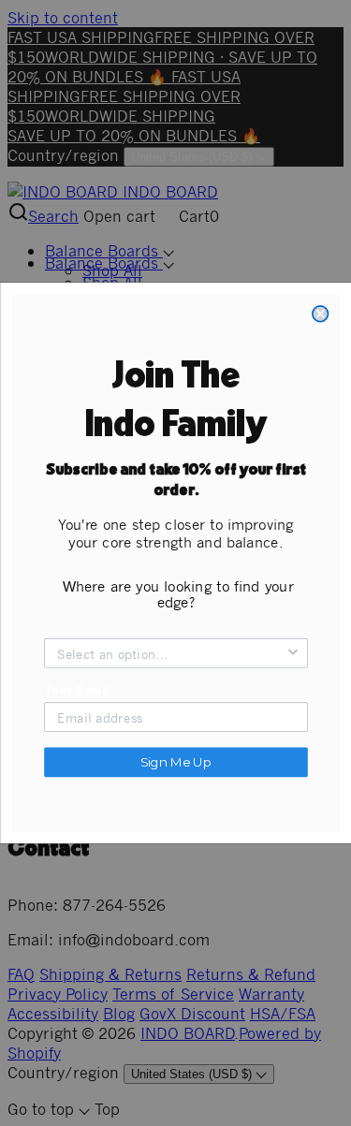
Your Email (76, 689)
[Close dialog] (320, 314)
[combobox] (171, 653)
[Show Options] (292, 653)
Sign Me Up (175, 761)
